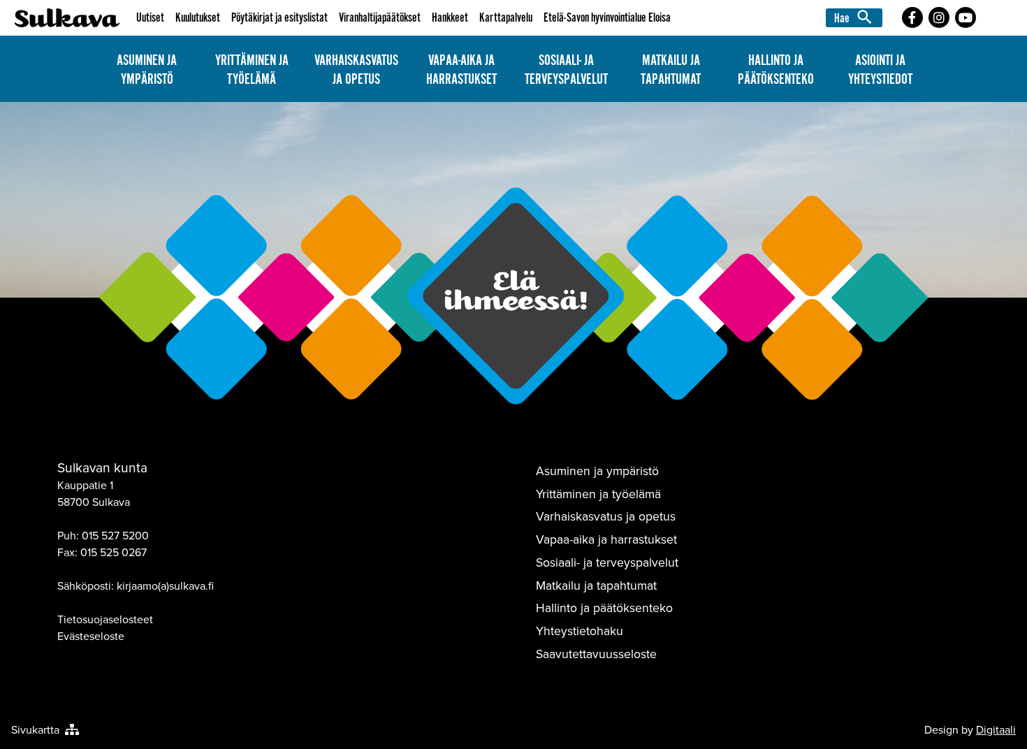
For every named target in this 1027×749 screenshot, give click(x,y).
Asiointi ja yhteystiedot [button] (880, 70)
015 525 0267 (113, 552)
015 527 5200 (115, 535)
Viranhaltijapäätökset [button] (380, 17)
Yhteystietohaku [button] (579, 630)
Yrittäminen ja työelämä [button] (252, 70)
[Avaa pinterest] (912, 17)
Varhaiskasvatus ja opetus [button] (356, 70)
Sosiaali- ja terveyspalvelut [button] (566, 70)
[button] (855, 17)
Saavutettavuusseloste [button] (596, 653)
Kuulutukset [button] (197, 17)
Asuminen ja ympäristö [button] (147, 70)
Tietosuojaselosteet (105, 619)
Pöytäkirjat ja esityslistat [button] (279, 17)
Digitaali (996, 729)
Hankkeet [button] (450, 17)
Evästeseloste (90, 635)
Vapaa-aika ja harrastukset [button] (461, 70)
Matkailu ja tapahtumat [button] (671, 70)
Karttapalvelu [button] (505, 17)
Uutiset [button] (150, 17)
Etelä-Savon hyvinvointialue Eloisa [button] (607, 17)
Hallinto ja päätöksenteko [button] (776, 70)
